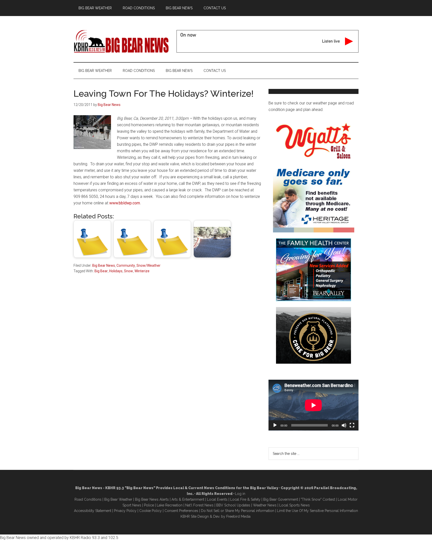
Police (149, 505)
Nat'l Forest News (199, 505)
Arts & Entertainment (188, 499)
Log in (240, 494)
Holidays (115, 271)
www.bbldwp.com (124, 203)
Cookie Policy (150, 511)
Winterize (142, 271)
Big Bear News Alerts (152, 499)
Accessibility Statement (92, 511)
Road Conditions (88, 499)
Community (125, 265)
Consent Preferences (181, 511)
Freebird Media (238, 516)
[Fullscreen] (352, 425)
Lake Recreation (169, 505)
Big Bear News (103, 265)
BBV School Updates (233, 505)
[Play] (275, 425)
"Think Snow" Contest (318, 499)
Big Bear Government (280, 499)
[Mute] (344, 425)
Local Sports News (294, 505)
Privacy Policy (125, 511)
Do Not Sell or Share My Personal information (237, 511)
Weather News (264, 505)
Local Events (217, 499)
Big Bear (101, 271)
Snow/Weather (148, 265)
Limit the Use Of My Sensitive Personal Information (317, 511)
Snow (128, 271)
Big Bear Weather (118, 499)
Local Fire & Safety (245, 499)
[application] (313, 405)
